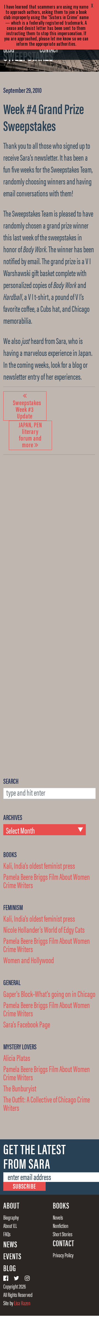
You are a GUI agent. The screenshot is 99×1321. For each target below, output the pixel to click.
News (10, 1244)
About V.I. (10, 1225)
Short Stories (62, 1234)
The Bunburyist (19, 1088)
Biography (11, 1217)
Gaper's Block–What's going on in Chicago (49, 993)
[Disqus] (49, 535)
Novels (58, 1217)
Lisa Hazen (22, 1303)
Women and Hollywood (28, 960)
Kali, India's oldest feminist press (39, 865)
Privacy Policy (63, 1255)
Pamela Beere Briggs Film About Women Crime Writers (46, 880)
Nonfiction (60, 1225)
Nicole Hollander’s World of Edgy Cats (44, 929)
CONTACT (63, 1243)
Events (12, 1256)
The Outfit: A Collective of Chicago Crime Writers (46, 1103)
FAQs (6, 1234)
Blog (9, 1268)
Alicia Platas (16, 1057)
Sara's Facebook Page (26, 1024)
